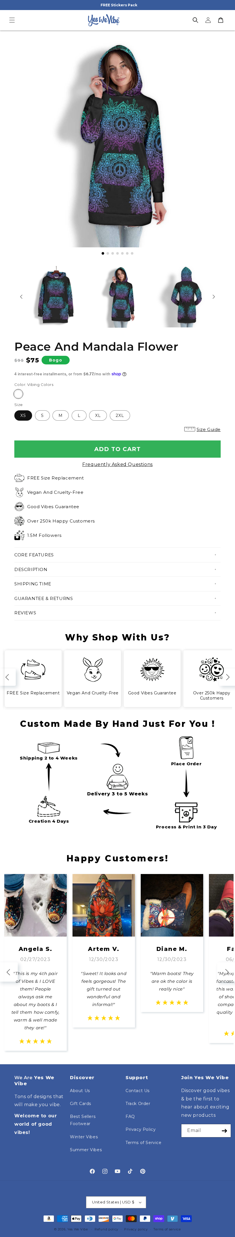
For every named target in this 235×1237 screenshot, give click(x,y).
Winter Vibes (84, 1136)
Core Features (34, 555)
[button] (12, 20)
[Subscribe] (224, 1130)
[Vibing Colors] (18, 394)
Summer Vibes (86, 1149)
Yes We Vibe (77, 1229)
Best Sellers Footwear (82, 1120)
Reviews (25, 612)
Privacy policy (136, 1229)
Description (31, 569)
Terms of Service (144, 1142)
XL (98, 415)
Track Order (138, 1103)
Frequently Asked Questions (117, 464)
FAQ (130, 1116)
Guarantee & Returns (43, 598)
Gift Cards (80, 1103)
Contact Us (138, 1090)
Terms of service (167, 1229)
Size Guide (209, 429)
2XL (120, 415)
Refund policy (106, 1229)
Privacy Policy (141, 1129)
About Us (80, 1090)
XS (23, 415)
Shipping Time (32, 584)
